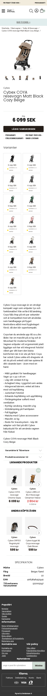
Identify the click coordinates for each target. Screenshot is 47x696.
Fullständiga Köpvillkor (36, 651)
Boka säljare (6, 636)
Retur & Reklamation (10, 626)
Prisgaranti (6, 631)
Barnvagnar (16, 28)
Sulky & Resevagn (30, 28)
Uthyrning (6, 633)
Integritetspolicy (33, 653)
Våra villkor (31, 648)
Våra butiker (6, 614)
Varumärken (6, 611)
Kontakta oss (7, 648)
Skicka (38, 665)
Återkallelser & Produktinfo (13, 639)
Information (6, 651)
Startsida (5, 28)
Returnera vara (8, 641)
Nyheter (5, 609)
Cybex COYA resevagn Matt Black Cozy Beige (20, 31)
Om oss (5, 653)
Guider (4, 616)
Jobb (4, 656)
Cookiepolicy (32, 656)
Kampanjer (6, 619)
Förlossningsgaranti (9, 628)
